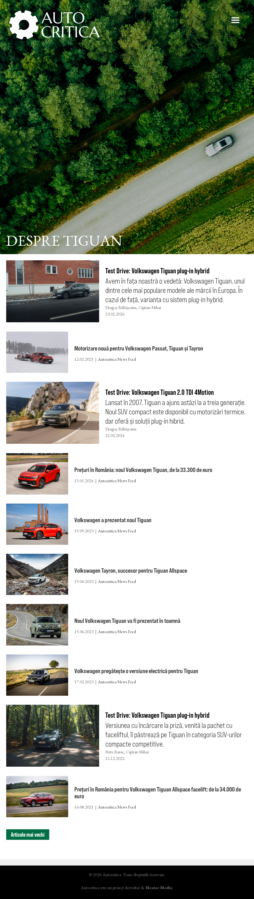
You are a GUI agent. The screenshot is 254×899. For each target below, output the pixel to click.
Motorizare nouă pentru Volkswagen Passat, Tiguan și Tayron (138, 348)
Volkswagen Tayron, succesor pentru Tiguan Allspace (130, 570)
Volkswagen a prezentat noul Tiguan (112, 519)
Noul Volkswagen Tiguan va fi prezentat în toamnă (127, 620)
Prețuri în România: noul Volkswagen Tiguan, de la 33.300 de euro (143, 469)
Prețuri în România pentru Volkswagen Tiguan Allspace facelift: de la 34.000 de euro (157, 793)
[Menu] (235, 20)
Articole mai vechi (28, 834)
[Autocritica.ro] (55, 24)
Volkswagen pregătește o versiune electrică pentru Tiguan (136, 670)
